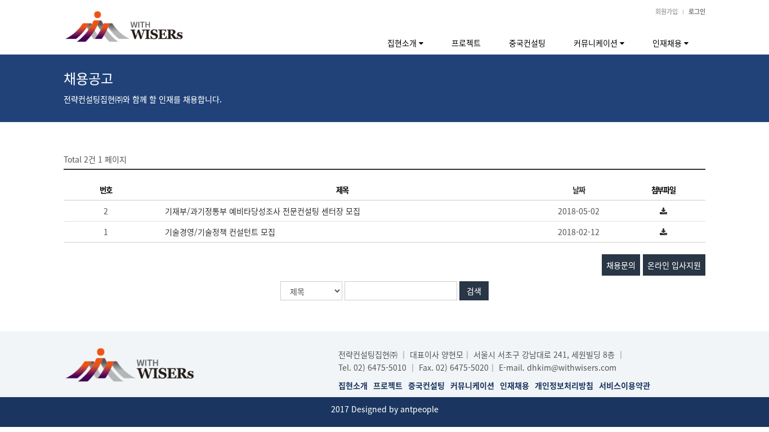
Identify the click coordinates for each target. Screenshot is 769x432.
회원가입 (666, 11)
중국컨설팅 (527, 42)
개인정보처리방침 (564, 385)
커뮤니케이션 (597, 42)
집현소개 (403, 42)
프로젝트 (466, 42)
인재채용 (668, 42)
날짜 (578, 189)
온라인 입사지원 (674, 265)
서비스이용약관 (624, 385)
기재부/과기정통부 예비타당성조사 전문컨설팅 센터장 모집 (262, 211)
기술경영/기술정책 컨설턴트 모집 (220, 231)
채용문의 (621, 265)
